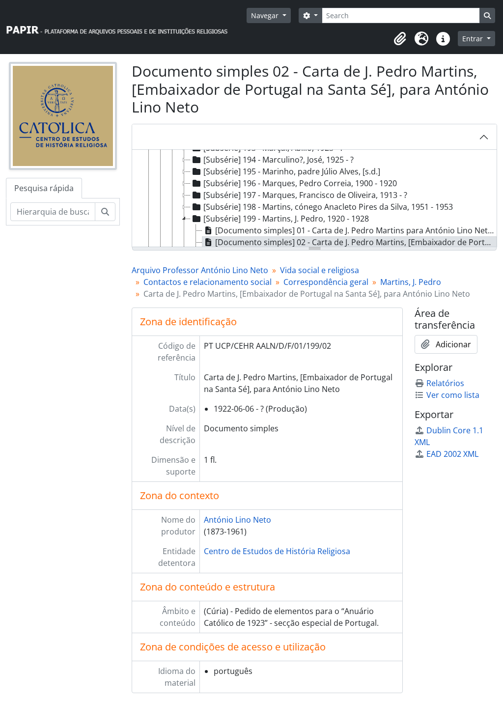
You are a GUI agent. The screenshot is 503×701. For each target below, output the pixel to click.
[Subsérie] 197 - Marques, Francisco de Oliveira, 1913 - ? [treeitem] (305, 195)
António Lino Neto (237, 519)
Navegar (265, 15)
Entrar (473, 38)
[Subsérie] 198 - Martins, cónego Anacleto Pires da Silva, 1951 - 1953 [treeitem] (328, 206)
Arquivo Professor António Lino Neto (200, 270)
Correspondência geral (325, 282)
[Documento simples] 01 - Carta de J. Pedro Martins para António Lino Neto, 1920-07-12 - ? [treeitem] (356, 230)
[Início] (121, 27)
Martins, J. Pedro (410, 282)
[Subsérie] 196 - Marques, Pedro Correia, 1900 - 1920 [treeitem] (300, 183)
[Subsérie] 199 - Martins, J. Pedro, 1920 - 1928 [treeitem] (286, 218)
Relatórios (445, 383)
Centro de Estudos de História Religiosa (277, 551)
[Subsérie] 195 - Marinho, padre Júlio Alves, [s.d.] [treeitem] (291, 171)
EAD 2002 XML (452, 454)
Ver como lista (452, 395)
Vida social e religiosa (319, 270)
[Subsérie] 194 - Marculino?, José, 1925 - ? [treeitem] (278, 159)
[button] (400, 39)
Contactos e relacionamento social (207, 282)
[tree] (314, 199)
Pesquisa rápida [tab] (44, 188)
